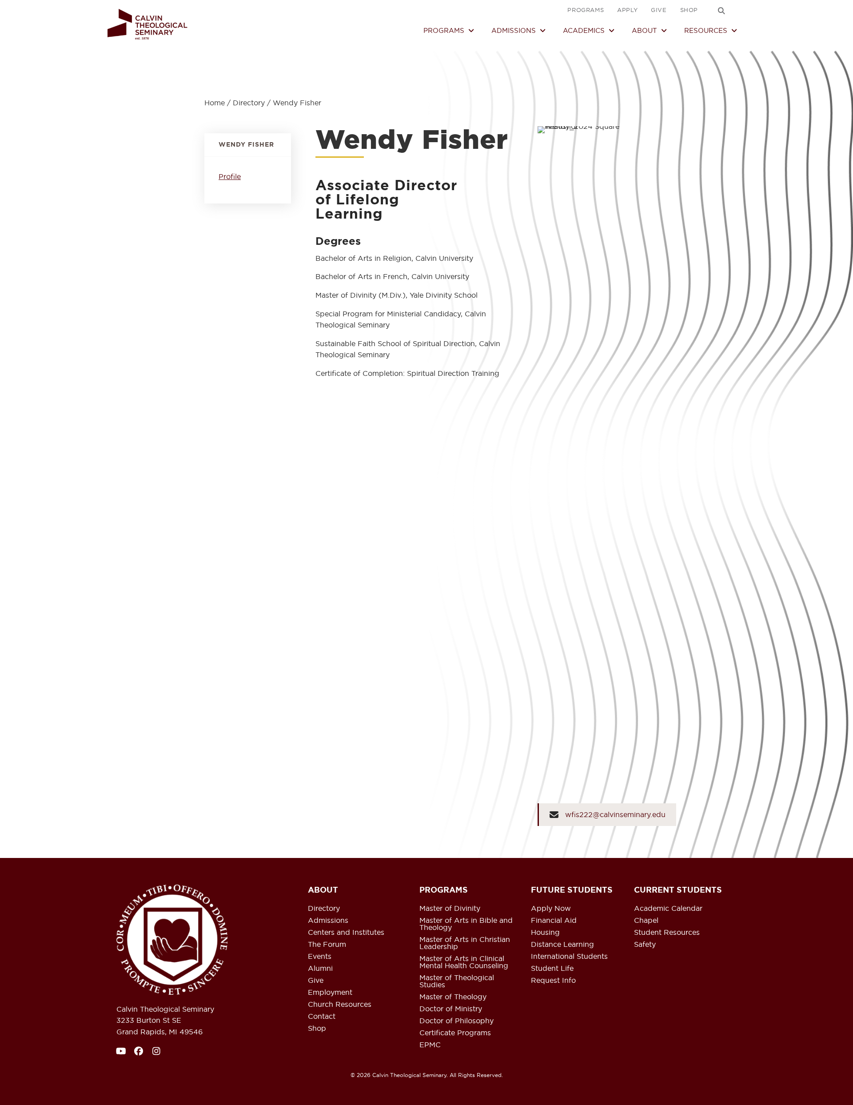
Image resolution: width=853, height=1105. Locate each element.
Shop (317, 1029)
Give (315, 981)
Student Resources (667, 933)
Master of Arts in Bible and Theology (466, 924)
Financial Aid (554, 921)
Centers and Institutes (346, 933)
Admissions (328, 921)
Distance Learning (562, 945)
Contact (321, 1017)
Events (319, 957)
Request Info (553, 981)
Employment (330, 993)
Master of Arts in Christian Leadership (464, 943)
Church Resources (339, 1005)
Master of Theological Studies (456, 981)
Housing (545, 933)
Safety (645, 945)
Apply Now (551, 909)
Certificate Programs (455, 1033)
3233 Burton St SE (148, 1020)
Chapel (646, 921)
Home (214, 102)
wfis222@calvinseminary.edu (615, 814)
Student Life (552, 969)
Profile (230, 176)
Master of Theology (452, 997)
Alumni (320, 969)
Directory (249, 102)
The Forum (327, 945)
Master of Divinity (449, 909)
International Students (569, 957)
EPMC (430, 1045)
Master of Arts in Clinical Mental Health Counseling (463, 962)
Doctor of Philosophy (456, 1021)
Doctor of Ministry (450, 1009)
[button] (721, 11)
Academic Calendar (668, 909)
